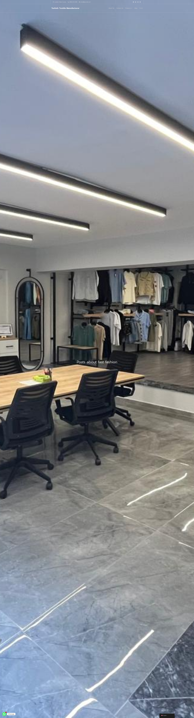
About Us (111, 8)
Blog (136, 8)
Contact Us (119, 8)
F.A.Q (141, 8)
